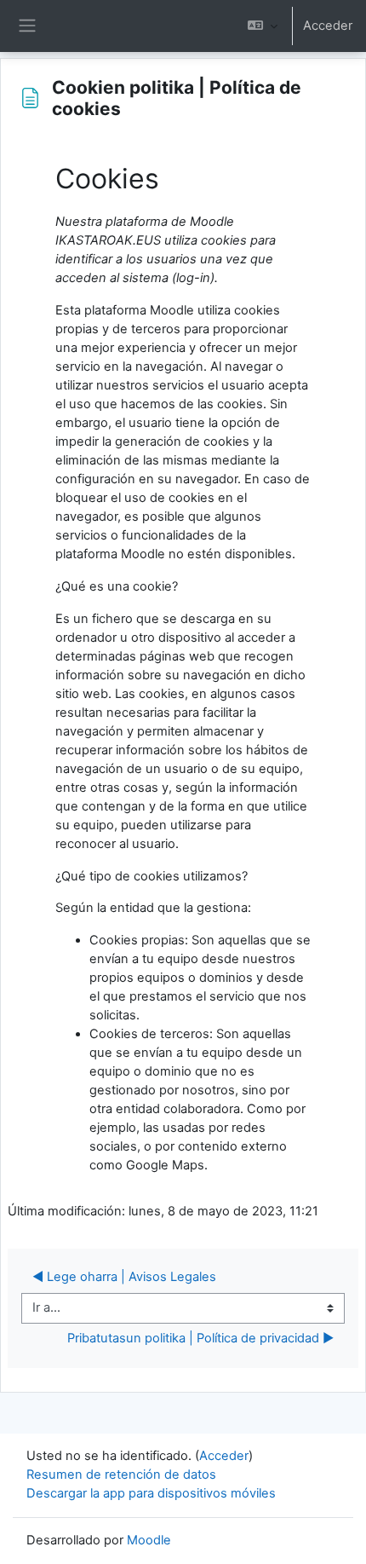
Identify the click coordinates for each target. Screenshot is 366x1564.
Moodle (149, 1540)
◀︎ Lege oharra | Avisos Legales (124, 1276)
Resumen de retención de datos (121, 1474)
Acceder (327, 25)
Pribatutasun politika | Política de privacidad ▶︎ (200, 1338)
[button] (263, 26)
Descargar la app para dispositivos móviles (151, 1493)
